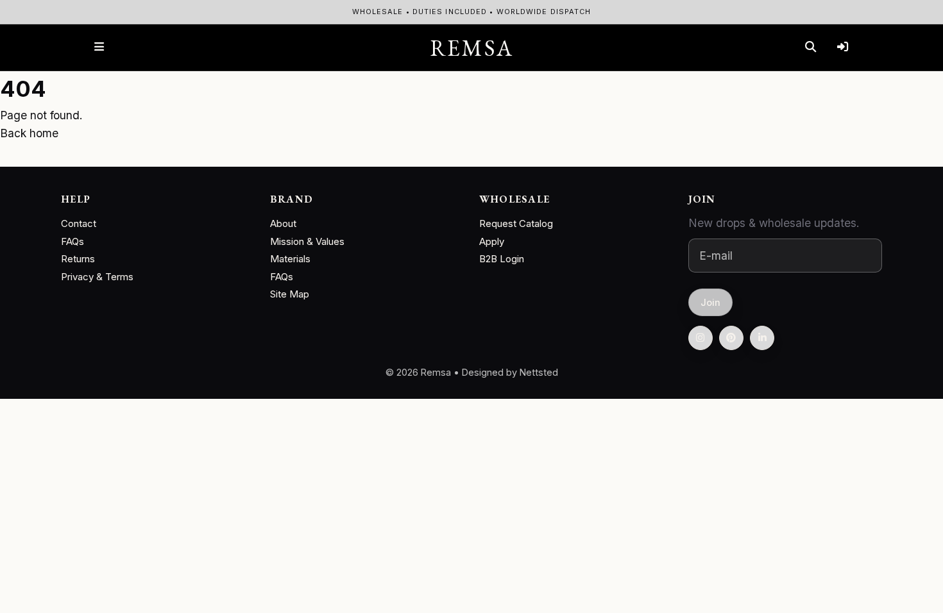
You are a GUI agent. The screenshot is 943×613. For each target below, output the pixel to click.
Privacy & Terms (97, 277)
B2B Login (501, 259)
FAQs (72, 241)
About (283, 223)
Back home (29, 133)
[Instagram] (700, 338)
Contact (78, 223)
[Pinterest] (731, 338)
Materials (290, 259)
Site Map (289, 294)
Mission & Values (307, 241)
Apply (491, 241)
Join (710, 302)
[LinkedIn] (762, 338)
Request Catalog (516, 223)
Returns (78, 259)
